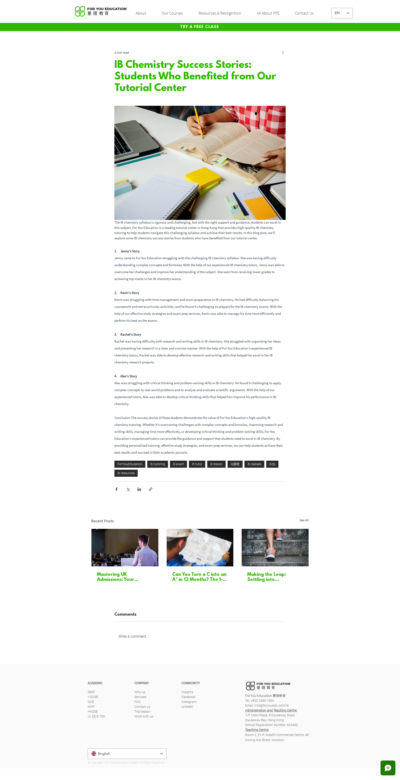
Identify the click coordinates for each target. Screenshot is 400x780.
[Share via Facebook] (116, 489)
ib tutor (197, 464)
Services (140, 697)
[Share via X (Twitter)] (128, 489)
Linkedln (187, 706)
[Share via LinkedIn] (139, 489)
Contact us (142, 706)
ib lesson (216, 464)
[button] (145, 13)
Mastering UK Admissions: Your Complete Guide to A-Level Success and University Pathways (121, 577)
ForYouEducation (129, 464)
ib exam (178, 464)
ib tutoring (157, 464)
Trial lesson (142, 711)
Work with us (143, 716)
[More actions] (283, 52)
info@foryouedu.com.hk (271, 705)
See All (304, 520)
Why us (139, 692)
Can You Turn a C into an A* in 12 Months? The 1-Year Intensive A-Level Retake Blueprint (199, 577)
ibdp (272, 464)
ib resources (126, 473)
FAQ (137, 702)
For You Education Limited (121, 762)
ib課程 (235, 464)
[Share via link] (150, 489)
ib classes (254, 464)
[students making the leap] (275, 547)
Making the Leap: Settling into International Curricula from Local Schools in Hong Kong (272, 577)
